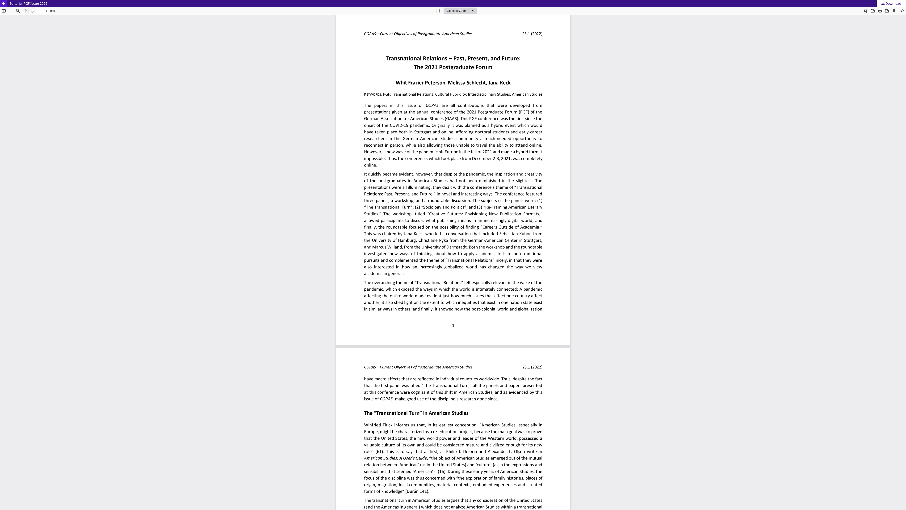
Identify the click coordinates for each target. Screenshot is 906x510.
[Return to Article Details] (3, 3)
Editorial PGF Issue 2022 (28, 3)
